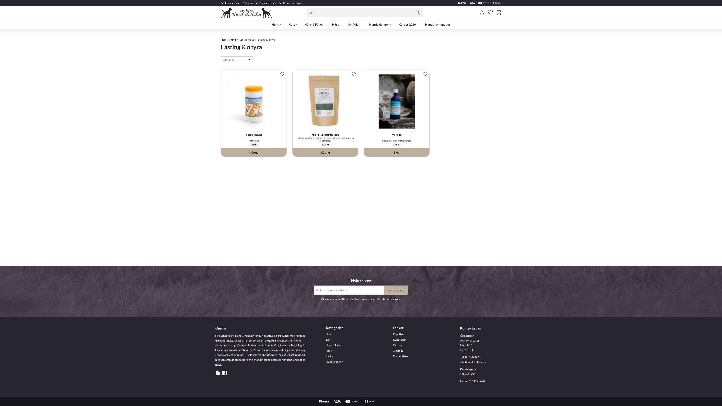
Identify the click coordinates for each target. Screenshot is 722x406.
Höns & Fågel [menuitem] (313, 24)
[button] (490, 12)
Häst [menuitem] (335, 24)
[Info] (254, 152)
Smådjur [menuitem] (354, 24)
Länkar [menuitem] (398, 327)
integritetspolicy (390, 299)
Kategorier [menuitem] (334, 327)
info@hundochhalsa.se (473, 362)
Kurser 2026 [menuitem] (407, 24)
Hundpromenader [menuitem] (437, 24)
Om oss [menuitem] (397, 345)
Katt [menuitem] (292, 24)
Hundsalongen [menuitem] (379, 24)
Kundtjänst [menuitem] (399, 339)
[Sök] (417, 12)
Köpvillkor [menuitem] (399, 334)
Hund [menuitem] (275, 24)
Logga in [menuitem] (398, 350)
